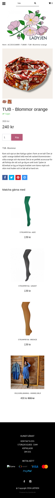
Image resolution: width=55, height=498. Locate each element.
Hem (5, 44)
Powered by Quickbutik (27, 492)
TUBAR (24, 44)
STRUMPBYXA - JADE (28, 232)
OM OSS (27, 452)
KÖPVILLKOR (27, 448)
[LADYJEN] (27, 25)
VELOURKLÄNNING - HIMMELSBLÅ (27, 393)
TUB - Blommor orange (37, 44)
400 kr (27, 398)
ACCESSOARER (14, 44)
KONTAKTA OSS (27, 441)
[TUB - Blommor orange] (27, 73)
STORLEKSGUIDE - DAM (28, 444)
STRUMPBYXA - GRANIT (27, 286)
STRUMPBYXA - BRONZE (27, 339)
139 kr (27, 237)
